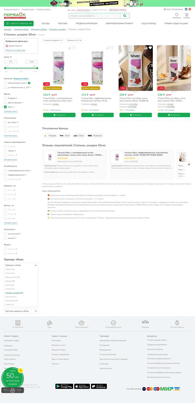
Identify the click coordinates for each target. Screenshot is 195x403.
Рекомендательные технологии (158, 377)
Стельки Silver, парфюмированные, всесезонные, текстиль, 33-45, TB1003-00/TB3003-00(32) (146, 153)
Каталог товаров (11, 336)
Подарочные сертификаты (157, 345)
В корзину (61, 115)
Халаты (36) (10, 281)
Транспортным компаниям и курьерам (113, 359)
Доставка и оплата (118, 10)
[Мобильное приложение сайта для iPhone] (82, 386)
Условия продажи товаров (157, 340)
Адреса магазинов (11, 9)
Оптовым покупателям (107, 354)
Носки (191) (10, 269)
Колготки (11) (10, 297)
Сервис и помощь (59, 336)
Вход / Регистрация (174, 9)
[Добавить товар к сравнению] (69, 47)
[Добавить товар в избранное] (73, 47)
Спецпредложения (11, 350)
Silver (67, 135)
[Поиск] (124, 15)
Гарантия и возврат (59, 350)
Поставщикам (104, 345)
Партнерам (104, 336)
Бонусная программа (155, 349)
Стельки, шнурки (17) (14, 293)
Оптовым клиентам (43, 9)
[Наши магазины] (82, 322)
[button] (19, 23)
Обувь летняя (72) (12, 277)
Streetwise (97, 135)
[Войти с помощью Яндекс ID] (190, 9)
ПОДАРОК (12, 390)
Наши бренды (9, 364)
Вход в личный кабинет (60, 359)
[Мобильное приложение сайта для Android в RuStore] (99, 386)
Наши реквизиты (105, 368)
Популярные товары (11, 340)
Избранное (8, 346)
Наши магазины (10, 359)
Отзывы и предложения (60, 354)
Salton (81, 135)
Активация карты (28, 9)
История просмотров (12, 355)
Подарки (7, 368)
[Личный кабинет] (177, 322)
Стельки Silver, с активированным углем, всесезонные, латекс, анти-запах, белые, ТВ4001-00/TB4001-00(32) (79, 153)
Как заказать (56, 340)
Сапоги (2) (9, 304)
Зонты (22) (9, 285)
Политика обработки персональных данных (163, 363)
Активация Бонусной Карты (157, 354)
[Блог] (50, 323)
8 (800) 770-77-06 (99, 10)
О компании (103, 364)
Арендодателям (105, 350)
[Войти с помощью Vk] (186, 9)
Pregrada (52, 135)
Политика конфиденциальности (159, 359)
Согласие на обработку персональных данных (164, 372)
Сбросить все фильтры (15, 50)
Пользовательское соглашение (158, 368)
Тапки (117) (10, 273)
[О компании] (18, 322)
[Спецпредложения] (113, 323)
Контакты (55, 364)
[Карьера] (145, 322)
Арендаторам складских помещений (112, 340)
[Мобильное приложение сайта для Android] (64, 386)
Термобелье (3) (11, 301)
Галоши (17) (10, 289)
